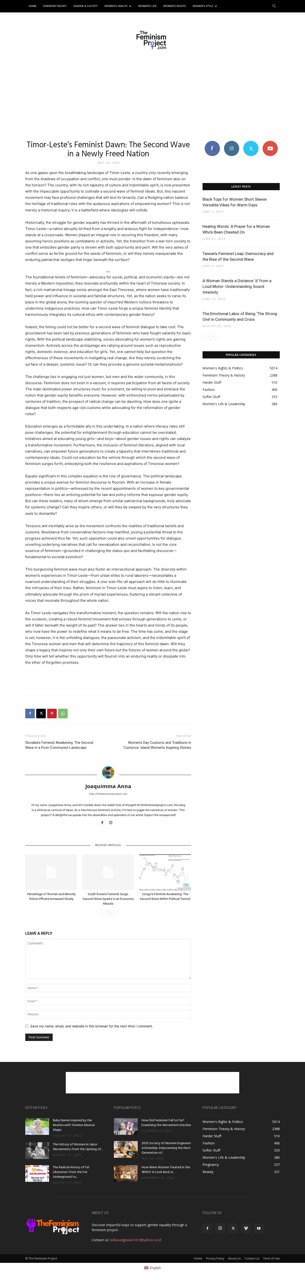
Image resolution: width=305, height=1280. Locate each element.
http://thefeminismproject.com (108, 794)
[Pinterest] (52, 713)
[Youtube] (259, 1228)
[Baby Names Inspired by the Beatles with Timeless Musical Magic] (37, 1126)
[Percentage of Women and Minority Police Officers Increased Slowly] (51, 872)
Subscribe (270, 142)
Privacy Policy (215, 1258)
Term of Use (271, 1258)
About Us (234, 1258)
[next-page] (111, 913)
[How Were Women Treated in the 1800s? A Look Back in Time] (126, 1173)
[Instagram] (113, 823)
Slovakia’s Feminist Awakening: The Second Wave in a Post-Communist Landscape (59, 745)
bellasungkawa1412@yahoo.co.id (135, 1240)
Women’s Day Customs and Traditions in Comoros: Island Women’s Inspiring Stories (157, 745)
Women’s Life (147, 6)
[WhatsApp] (63, 713)
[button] (274, 6)
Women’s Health (115, 6)
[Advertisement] (152, 94)
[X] (41, 713)
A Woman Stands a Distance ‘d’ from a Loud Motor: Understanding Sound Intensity (237, 286)
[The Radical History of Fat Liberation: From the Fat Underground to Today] (37, 1173)
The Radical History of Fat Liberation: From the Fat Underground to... (71, 1172)
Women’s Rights (174, 6)
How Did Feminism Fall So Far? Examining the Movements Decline (166, 1123)
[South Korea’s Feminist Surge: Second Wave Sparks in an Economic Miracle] (108, 872)
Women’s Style (203, 6)
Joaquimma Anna (108, 786)
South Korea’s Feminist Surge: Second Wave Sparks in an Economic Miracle (108, 898)
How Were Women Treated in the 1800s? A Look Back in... (166, 1170)
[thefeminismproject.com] (152, 40)
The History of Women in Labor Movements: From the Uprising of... (77, 1147)
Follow (231, 142)
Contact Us (251, 1258)
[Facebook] (30, 713)
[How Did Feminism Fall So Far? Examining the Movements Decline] (126, 1126)
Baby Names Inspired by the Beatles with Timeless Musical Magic (74, 1125)
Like (212, 142)
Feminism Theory (54, 6)
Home (32, 6)
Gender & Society (85, 6)
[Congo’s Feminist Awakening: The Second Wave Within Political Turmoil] (165, 872)
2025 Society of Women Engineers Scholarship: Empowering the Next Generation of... (166, 1148)
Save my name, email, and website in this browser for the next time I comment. (91, 1026)
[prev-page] (104, 913)
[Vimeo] (246, 1228)
